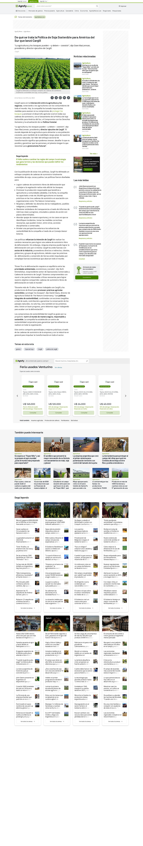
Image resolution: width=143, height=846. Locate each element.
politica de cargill (52, 349)
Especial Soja (29, 349)
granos (18, 349)
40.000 (107, 404)
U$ (24, 404)
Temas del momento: (25, 17)
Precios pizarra (49, 11)
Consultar (33, 413)
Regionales (107, 11)
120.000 (56, 404)
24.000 (82, 404)
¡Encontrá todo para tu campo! (37, 361)
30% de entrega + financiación (32, 409)
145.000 (31, 404)
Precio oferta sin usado (30, 407)
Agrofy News (18, 31)
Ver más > (93, 153)
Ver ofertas (58, 367)
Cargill (17, 51)
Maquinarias (116, 11)
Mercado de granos (36, 11)
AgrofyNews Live (95, 11)
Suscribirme (87, 277)
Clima (77, 11)
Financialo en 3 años (55, 409)
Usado (24, 389)
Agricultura (60, 11)
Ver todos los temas (26, 608)
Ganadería (69, 11)
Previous (17, 396)
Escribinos (88, 169)
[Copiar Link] (68, 98)
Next (126, 396)
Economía (84, 11)
